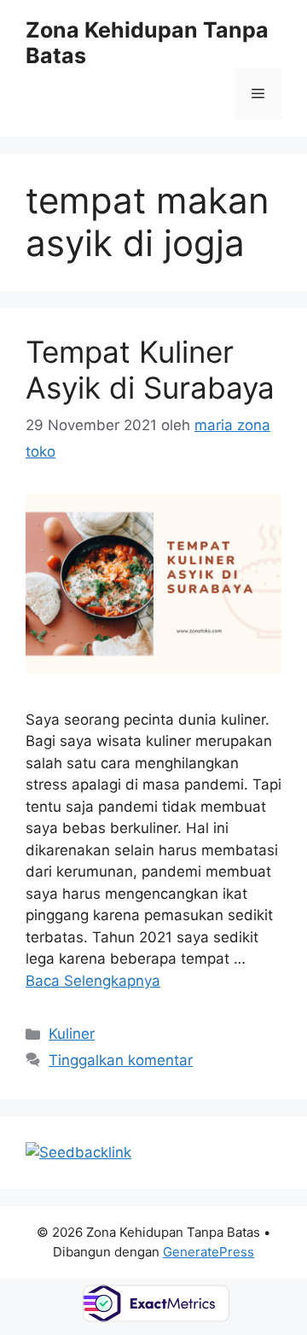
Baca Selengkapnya (93, 980)
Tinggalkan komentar (121, 1060)
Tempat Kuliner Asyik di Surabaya (150, 369)
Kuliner (72, 1033)
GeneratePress (208, 1252)
